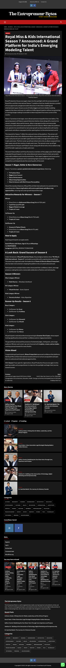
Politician (46, 508)
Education (49, 501)
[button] (5, 22)
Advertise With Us (34, 1)
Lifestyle (7, 508)
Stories (38, 511)
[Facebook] (34, 5)
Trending (16, 515)
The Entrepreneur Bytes (12, 53)
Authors (7, 501)
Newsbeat (28, 508)
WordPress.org (9, 554)
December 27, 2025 (23, 53)
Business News (31, 501)
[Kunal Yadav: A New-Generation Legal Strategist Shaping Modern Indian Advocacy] (10, 445)
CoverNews (40, 665)
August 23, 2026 (10, 589)
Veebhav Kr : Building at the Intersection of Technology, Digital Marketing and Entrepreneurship (32, 408)
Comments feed (9, 551)
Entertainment (9, 505)
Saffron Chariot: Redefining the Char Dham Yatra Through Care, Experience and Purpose (13, 407)
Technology (50, 511)
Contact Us (43, 1)
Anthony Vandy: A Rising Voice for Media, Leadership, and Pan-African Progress (9, 577)
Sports (25, 511)
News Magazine (37, 508)
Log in (7, 545)
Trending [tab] (23, 421)
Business (8, 33)
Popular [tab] (15, 421)
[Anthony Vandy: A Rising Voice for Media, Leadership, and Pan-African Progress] (10, 430)
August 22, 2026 (21, 589)
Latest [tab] (7, 421)
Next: (47, 377)
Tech (43, 511)
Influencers (32, 505)
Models (14, 508)
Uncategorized (25, 515)
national (20, 508)
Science (19, 511)
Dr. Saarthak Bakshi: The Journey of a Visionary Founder (52, 406)
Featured (20, 443)
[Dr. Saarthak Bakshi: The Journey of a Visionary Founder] (52, 396)
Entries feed (8, 548)
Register (7, 542)
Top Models (8, 515)
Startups (31, 511)
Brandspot (21, 429)
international (41, 505)
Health (24, 505)
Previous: (18, 377)
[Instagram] (31, 5)
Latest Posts (51, 505)
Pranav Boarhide (9, 511)
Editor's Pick (40, 501)
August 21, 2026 (10, 413)
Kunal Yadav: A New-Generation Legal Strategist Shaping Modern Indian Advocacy (21, 577)
